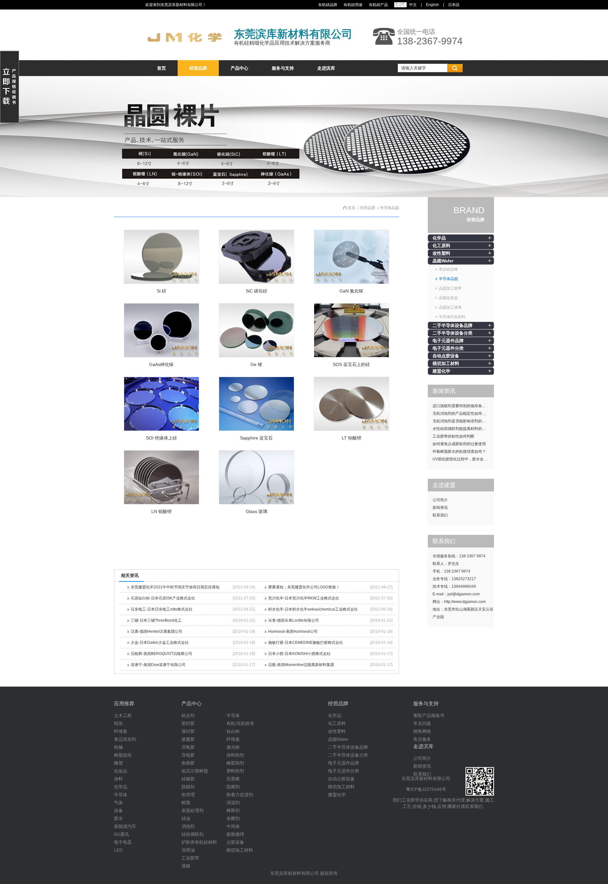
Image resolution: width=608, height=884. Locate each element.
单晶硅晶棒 (448, 269)
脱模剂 (188, 786)
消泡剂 (188, 826)
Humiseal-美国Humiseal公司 (293, 631)
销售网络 (422, 731)
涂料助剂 (235, 755)
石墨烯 (233, 778)
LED (118, 850)
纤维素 (120, 731)
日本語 (453, 5)
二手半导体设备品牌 (452, 325)
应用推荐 (124, 703)
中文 (413, 5)
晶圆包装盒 (448, 298)
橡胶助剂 (235, 762)
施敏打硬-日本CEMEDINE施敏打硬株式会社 (305, 642)
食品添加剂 (125, 739)
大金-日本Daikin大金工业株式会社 (160, 642)
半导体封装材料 (452, 317)
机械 (118, 747)
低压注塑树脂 (194, 770)
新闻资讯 (440, 507)
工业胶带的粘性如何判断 (453, 436)
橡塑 (118, 762)
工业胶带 (190, 858)
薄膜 (185, 865)
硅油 (185, 818)
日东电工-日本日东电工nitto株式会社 (162, 609)
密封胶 (188, 723)
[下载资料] (9, 121)
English (432, 5)
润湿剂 (233, 802)
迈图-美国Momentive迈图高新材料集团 (301, 665)
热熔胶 (188, 762)
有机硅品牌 (327, 5)
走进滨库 (326, 68)
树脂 (185, 802)
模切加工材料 (446, 363)
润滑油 (188, 850)
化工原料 (441, 245)
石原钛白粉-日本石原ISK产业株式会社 (163, 598)
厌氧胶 (188, 747)
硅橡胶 (188, 778)
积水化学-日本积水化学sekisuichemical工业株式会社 (313, 609)
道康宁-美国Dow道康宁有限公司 (158, 665)
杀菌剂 (233, 818)
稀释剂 (233, 810)
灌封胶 (188, 731)
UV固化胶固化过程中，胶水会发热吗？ (463, 459)
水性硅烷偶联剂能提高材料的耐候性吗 (463, 428)
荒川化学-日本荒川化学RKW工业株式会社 (303, 598)
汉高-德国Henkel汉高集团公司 (156, 631)
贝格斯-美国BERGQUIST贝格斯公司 (161, 653)
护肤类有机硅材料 (199, 842)
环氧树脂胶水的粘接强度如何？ (459, 451)
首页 (161, 68)
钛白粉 (233, 731)
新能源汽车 (125, 826)
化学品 (439, 237)
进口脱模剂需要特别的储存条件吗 (461, 406)
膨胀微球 (235, 834)
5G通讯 (121, 834)
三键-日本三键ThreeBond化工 (156, 620)
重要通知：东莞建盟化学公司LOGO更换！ (304, 587)
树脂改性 (123, 755)
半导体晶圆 (448, 279)
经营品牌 (198, 68)
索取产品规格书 (428, 715)
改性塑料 (441, 253)
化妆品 (120, 770)
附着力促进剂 (239, 794)
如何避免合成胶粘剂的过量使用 (459, 444)
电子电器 (123, 842)
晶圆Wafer (443, 260)
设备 (118, 810)
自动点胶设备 (446, 355)
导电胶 (188, 755)
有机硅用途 (353, 5)
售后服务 (422, 739)
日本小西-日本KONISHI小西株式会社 (299, 653)
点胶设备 (235, 842)
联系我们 (440, 515)
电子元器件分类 (448, 348)
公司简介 (440, 500)
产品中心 (239, 68)
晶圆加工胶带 (450, 288)
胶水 (118, 818)
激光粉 (233, 747)
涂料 (118, 778)
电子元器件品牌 (448, 340)
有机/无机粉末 (240, 723)
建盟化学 (441, 371)
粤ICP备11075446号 (426, 789)
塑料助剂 (235, 770)
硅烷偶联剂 (192, 834)
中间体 (233, 826)
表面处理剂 (192, 810)
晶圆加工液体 (450, 307)
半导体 (120, 794)
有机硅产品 (378, 5)
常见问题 (422, 723)
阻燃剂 (233, 786)
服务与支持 (283, 68)
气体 (118, 802)
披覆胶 (188, 739)
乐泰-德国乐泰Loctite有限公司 (293, 620)
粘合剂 (188, 715)
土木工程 (123, 715)
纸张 (118, 723)
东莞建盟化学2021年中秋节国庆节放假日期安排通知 (175, 587)
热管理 (188, 794)
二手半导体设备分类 (452, 333)
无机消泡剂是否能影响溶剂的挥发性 (463, 421)
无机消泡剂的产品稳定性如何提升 (461, 413)
